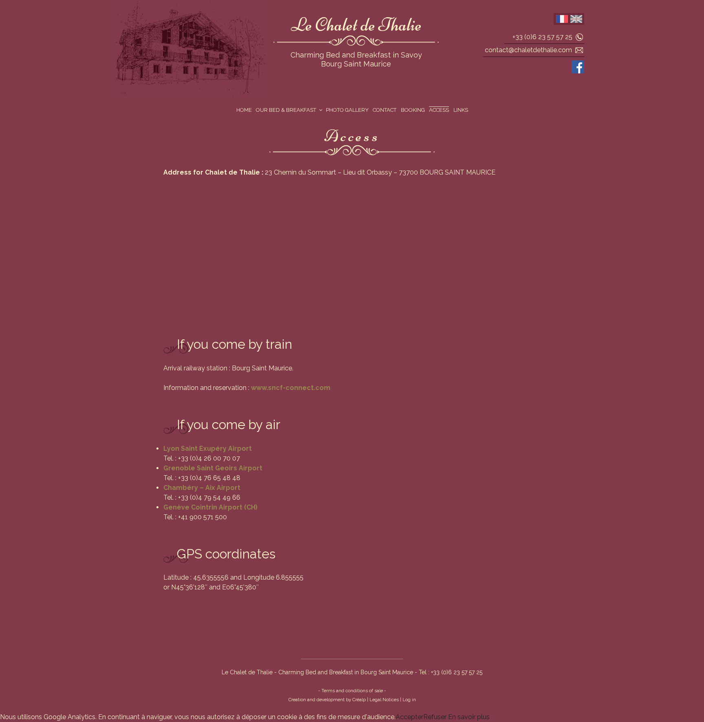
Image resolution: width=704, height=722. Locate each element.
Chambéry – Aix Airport (201, 488)
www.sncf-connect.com (290, 388)
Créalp (359, 699)
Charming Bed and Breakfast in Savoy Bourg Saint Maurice (356, 60)
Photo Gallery (347, 110)
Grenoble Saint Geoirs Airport (212, 468)
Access (439, 110)
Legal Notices (384, 699)
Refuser (435, 717)
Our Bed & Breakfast (286, 110)
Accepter (409, 717)
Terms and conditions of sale (352, 690)
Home (244, 110)
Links (460, 110)
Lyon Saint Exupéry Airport (207, 448)
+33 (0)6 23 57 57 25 (542, 37)
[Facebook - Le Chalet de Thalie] (578, 66)
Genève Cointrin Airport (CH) (210, 507)
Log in (409, 699)
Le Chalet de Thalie (356, 24)
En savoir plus (468, 717)
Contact (384, 110)
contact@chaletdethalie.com (528, 50)
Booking (413, 110)
